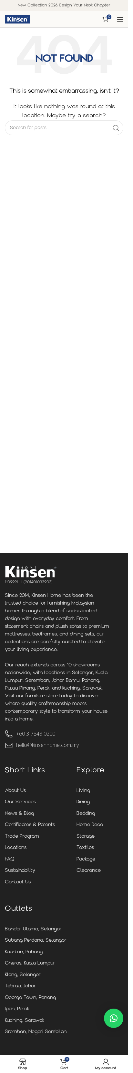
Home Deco (90, 825)
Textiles (85, 847)
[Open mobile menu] (120, 19)
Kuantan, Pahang (24, 952)
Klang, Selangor (23, 975)
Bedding (86, 813)
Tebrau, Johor (20, 986)
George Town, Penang (30, 997)
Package (86, 859)
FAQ (10, 859)
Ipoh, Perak (17, 1009)
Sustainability (20, 870)
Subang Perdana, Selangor (35, 940)
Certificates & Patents (30, 825)
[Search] (115, 127)
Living (83, 790)
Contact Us (18, 882)
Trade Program (22, 836)
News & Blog (19, 813)
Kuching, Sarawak (24, 1020)
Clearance (89, 870)
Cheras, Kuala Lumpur (30, 963)
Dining (83, 802)
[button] (113, 1018)
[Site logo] (17, 19)
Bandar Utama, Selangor (33, 929)
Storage (86, 836)
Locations (15, 847)
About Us (15, 790)
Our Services (20, 802)
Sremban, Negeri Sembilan (35, 1032)
